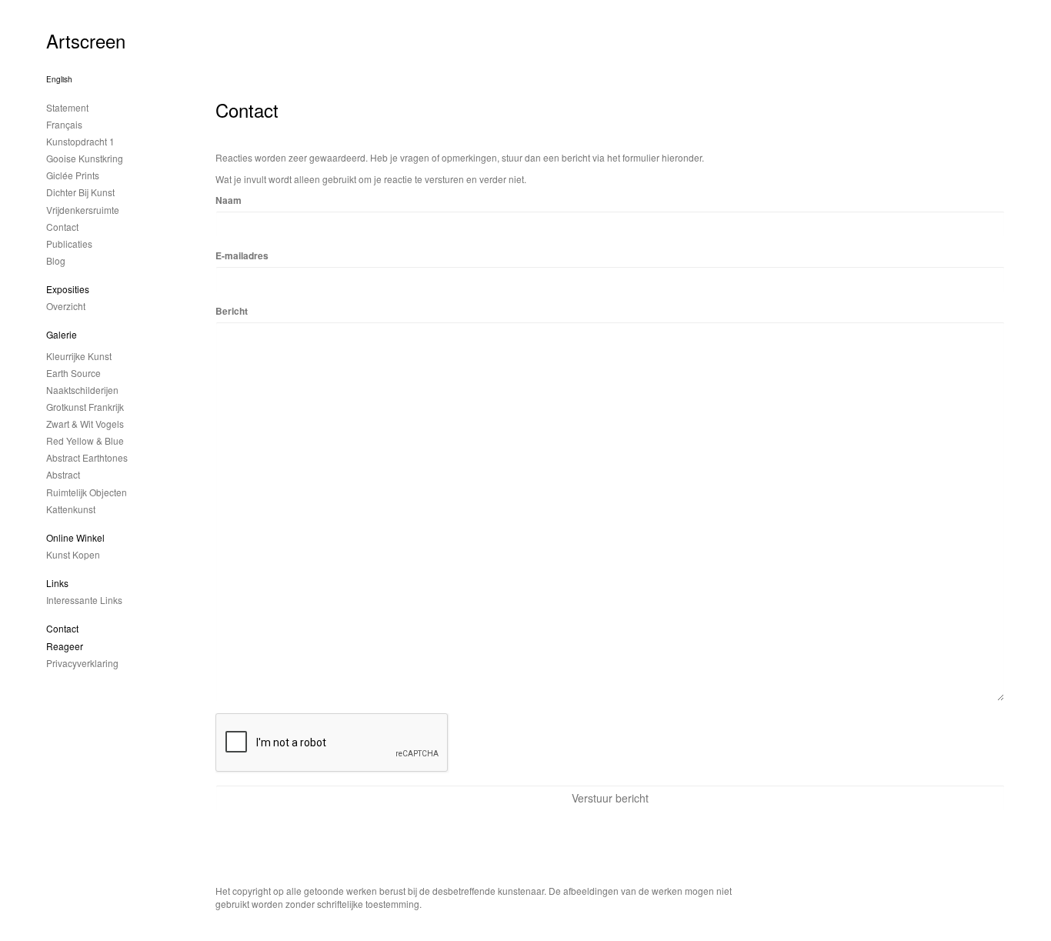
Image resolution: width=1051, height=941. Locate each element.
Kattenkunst (70, 509)
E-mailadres (242, 255)
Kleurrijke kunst (79, 355)
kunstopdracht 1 (80, 141)
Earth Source (73, 372)
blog (55, 260)
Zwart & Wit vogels (85, 423)
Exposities (67, 288)
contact (62, 226)
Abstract (63, 474)
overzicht (65, 305)
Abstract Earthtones (87, 457)
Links (57, 582)
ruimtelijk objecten (86, 492)
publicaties (69, 243)
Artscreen (85, 40)
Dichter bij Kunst (80, 192)
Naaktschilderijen (82, 389)
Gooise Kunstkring (84, 158)
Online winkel (75, 537)
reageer (64, 645)
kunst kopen (73, 554)
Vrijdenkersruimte (82, 209)
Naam (228, 200)
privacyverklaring (82, 662)
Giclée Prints (72, 175)
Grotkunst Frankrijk (85, 406)
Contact (62, 628)
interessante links (84, 599)
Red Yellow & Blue (85, 440)
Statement (67, 107)
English (59, 79)
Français (64, 124)
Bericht (231, 311)
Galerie (61, 334)
